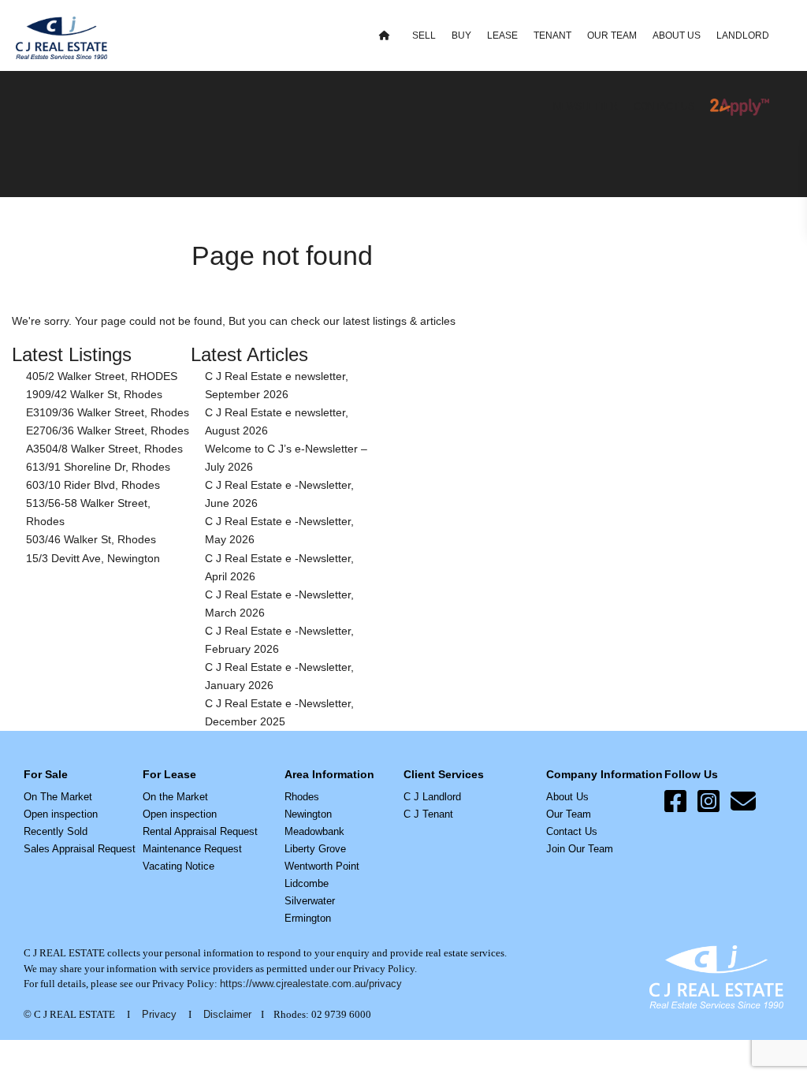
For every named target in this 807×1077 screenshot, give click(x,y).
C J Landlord (432, 797)
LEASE (502, 35)
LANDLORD (742, 35)
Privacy (159, 1014)
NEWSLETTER (585, 106)
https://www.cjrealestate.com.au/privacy (311, 983)
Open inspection (61, 814)
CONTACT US (664, 106)
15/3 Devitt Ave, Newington (93, 558)
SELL (424, 35)
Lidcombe (306, 883)
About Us (567, 797)
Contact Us (571, 831)
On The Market (58, 797)
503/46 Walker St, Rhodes (91, 539)
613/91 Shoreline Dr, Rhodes (98, 466)
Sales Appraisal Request (80, 849)
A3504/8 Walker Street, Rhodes (104, 448)
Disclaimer (227, 1014)
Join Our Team (579, 849)
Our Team (568, 814)
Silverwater (309, 901)
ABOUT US (677, 35)
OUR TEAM (612, 35)
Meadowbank (314, 831)
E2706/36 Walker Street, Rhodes (107, 430)
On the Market (175, 797)
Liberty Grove (315, 849)
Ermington (307, 918)
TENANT (552, 35)
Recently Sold (55, 831)
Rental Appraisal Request (200, 831)
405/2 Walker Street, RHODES (101, 376)
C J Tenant (428, 814)
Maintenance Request (192, 849)
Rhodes (301, 797)
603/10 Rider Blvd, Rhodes (93, 485)
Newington (308, 814)
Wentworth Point (321, 866)
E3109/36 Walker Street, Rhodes (107, 412)
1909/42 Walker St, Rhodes (94, 394)
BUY (461, 35)
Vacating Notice (178, 866)
